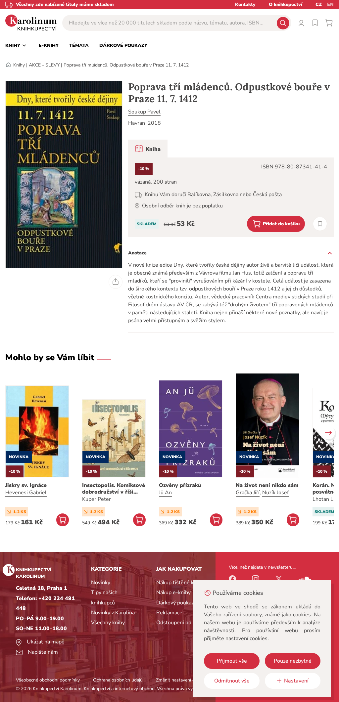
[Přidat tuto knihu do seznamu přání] (320, 224)
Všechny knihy (108, 622)
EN (330, 4)
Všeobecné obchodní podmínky (48, 680)
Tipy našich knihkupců (104, 597)
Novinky (100, 582)
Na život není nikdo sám (267, 485)
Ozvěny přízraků (180, 485)
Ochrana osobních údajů (118, 680)
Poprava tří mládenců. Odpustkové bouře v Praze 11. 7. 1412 (126, 65)
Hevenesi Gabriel (26, 492)
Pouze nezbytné (293, 661)
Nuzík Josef (275, 492)
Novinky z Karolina (113, 612)
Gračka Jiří (248, 492)
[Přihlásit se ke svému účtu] (301, 22)
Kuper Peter (96, 499)
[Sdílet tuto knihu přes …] (115, 282)
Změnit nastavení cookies (182, 680)
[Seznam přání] (315, 22)
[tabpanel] (231, 197)
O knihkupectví (285, 4)
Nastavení (296, 680)
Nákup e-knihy (173, 592)
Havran (136, 123)
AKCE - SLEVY (44, 65)
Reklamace (169, 612)
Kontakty (245, 4)
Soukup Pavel (144, 111)
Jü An (165, 492)
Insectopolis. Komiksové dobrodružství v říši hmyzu (113, 488)
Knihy (19, 65)
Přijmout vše (232, 661)
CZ (318, 4)
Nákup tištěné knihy (180, 582)
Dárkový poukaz (175, 602)
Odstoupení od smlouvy (184, 622)
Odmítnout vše (232, 680)
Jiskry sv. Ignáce (26, 485)
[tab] (148, 148)
